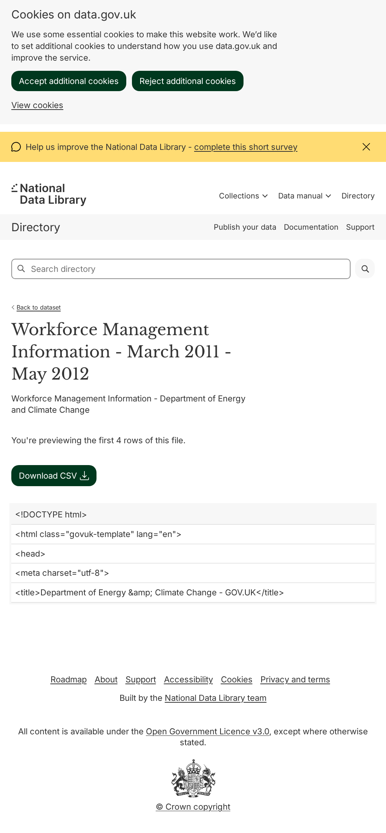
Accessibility (188, 679)
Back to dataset (39, 307)
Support (360, 227)
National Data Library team (216, 698)
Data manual (300, 195)
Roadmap (69, 679)
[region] (193, 554)
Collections (239, 195)
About (106, 679)
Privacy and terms (295, 679)
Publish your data (245, 227)
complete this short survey (245, 147)
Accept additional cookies (69, 81)
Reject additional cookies (187, 81)
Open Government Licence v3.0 (207, 731)
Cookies (237, 679)
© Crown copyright (193, 807)
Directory (358, 195)
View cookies (37, 105)
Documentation (311, 227)
